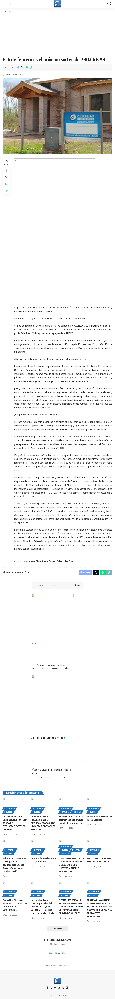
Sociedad (77, 812)
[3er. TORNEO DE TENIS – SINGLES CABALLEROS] (99, 847)
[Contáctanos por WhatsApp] (51, 954)
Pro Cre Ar (69, 561)
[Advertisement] (57, 34)
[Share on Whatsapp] (27, 67)
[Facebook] (47, 987)
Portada (65, 812)
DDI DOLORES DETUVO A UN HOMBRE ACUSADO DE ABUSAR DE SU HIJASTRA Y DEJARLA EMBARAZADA (71, 865)
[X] (51, 987)
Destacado (9, 808)
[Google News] (59, 987)
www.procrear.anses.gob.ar (61, 329)
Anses (32, 561)
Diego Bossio (42, 561)
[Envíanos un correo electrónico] (64, 954)
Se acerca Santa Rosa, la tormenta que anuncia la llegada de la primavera (71, 819)
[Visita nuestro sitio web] (57, 954)
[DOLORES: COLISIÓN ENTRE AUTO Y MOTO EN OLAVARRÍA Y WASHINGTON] (15, 888)
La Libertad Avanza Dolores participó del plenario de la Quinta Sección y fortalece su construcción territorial (42, 907)
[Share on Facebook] (18, 67)
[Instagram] (63, 987)
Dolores (8, 11)
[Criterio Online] (57, 4)
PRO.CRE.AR (78, 325)
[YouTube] (55, 987)
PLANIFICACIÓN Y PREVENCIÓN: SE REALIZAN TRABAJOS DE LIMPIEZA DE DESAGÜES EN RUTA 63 (43, 823)
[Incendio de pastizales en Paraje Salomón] (99, 805)
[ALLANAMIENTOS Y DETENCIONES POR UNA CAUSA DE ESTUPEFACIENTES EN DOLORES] (15, 805)
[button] (5, 4)
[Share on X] (22, 67)
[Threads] (67, 987)
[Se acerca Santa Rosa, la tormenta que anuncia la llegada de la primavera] (71, 805)
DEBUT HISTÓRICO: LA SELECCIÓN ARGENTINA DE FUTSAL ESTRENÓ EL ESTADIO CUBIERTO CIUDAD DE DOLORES (71, 907)
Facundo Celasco (56, 561)
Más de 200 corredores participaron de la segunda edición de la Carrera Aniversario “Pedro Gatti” (14, 865)
